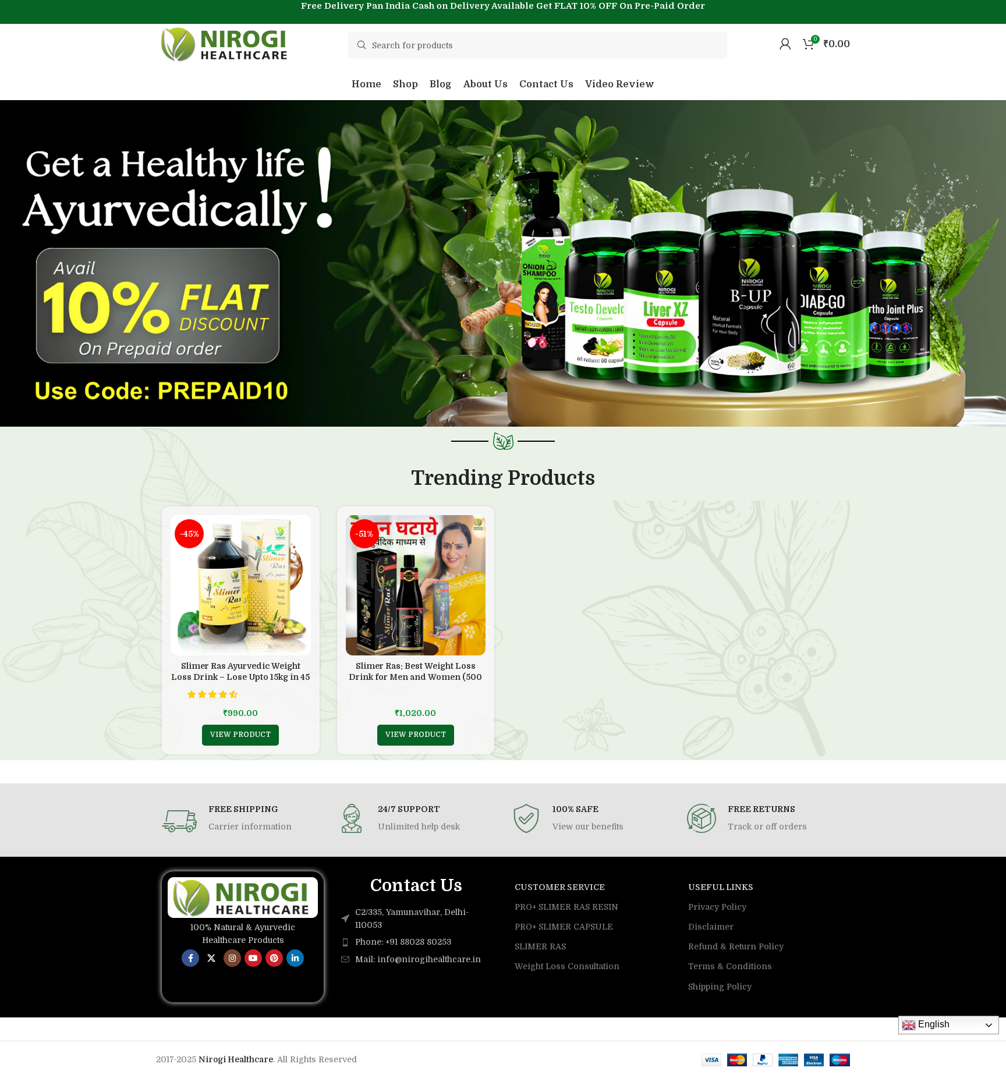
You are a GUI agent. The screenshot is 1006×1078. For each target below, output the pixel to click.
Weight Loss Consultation (567, 966)
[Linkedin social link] (295, 958)
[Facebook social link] (190, 958)
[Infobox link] (241, 821)
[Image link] (243, 896)
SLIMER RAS (540, 946)
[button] (213, 694)
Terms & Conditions (730, 966)
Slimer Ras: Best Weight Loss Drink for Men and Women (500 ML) (415, 677)
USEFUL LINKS (720, 887)
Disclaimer (711, 926)
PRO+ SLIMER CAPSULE (564, 926)
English (933, 1024)
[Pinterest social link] (274, 958)
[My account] (785, 43)
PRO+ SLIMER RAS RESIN (566, 907)
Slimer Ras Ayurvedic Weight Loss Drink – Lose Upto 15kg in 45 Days (240, 677)
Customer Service (560, 887)
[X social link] (211, 958)
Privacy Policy (717, 907)
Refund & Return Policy (736, 946)
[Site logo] (226, 43)
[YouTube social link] (253, 958)
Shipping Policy (720, 986)
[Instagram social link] (232, 958)
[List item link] (416, 941)
